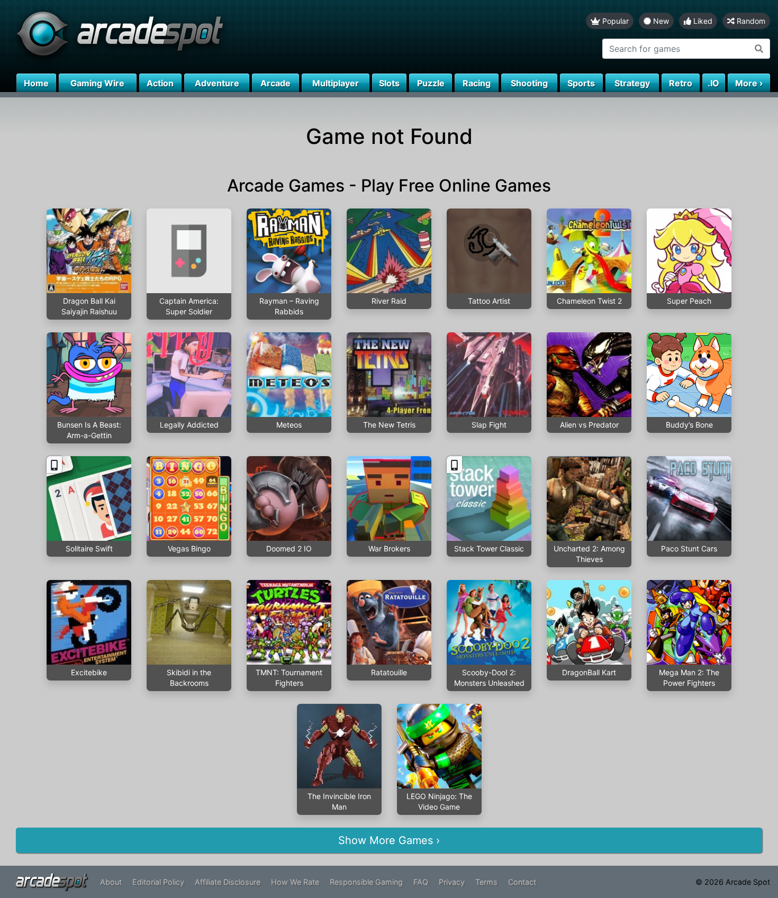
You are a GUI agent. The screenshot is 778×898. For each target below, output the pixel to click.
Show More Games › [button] (389, 840)
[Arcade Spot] (194, 36)
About (111, 881)
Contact (522, 881)
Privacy (452, 881)
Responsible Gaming (366, 881)
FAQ (420, 881)
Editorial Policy (158, 881)
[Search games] (759, 49)
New (660, 20)
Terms (486, 881)
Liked (701, 20)
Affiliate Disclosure (227, 881)
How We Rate (295, 881)
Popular (614, 20)
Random (750, 20)
